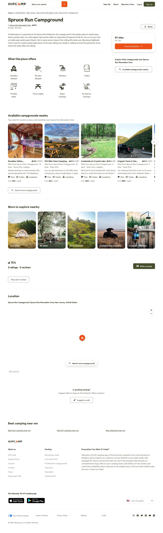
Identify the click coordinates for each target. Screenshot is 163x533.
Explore (11, 13)
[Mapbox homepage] (14, 371)
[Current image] (22, 156)
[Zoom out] (151, 313)
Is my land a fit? (51, 459)
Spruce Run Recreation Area (47, 13)
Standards (49, 471)
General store (13, 459)
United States (20, 13)
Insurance (49, 467)
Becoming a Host (52, 455)
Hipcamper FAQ (14, 476)
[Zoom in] (151, 310)
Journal (11, 463)
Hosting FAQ (50, 476)
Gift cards (12, 455)
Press (10, 471)
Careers (11, 467)
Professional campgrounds (56, 463)
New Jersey (31, 13)
